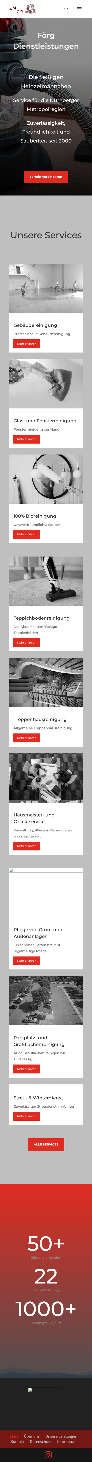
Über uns (32, 1436)
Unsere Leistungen (61, 1436)
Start (14, 1436)
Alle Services (46, 1144)
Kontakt (17, 1441)
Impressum (67, 1441)
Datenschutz (40, 1441)
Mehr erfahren (26, 343)
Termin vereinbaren (46, 177)
